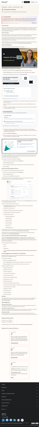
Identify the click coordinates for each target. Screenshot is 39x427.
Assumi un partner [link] (14, 357)
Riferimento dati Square (15, 233)
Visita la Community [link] (14, 342)
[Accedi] (22, 2)
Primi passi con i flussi (5, 311)
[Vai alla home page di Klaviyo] (4, 2)
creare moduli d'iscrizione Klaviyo (12, 237)
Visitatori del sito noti (7, 205)
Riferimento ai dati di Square (7, 304)
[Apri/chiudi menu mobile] (36, 2)
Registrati (33, 2)
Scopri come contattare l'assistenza (26, 324)
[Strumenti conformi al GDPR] (22, 420)
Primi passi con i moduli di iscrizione (8, 308)
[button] (19, 88)
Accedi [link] (12, 377)
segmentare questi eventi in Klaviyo (22, 230)
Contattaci (27, 2)
